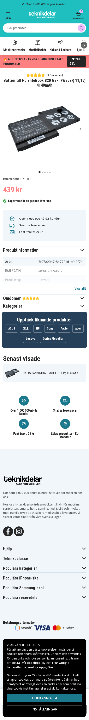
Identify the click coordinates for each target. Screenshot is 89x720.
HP (28, 179)
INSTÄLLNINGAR (44, 709)
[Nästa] (84, 45)
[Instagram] (19, 531)
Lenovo (30, 338)
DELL (26, 328)
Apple (64, 328)
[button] (44, 250)
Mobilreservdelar (14, 50)
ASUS (11, 328)
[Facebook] (8, 531)
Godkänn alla (44, 698)
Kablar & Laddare (60, 50)
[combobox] (44, 28)
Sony (50, 328)
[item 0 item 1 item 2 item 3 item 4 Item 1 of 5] (44, 128)
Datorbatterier (11, 179)
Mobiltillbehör (37, 50)
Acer (78, 328)
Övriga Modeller (53, 338)
